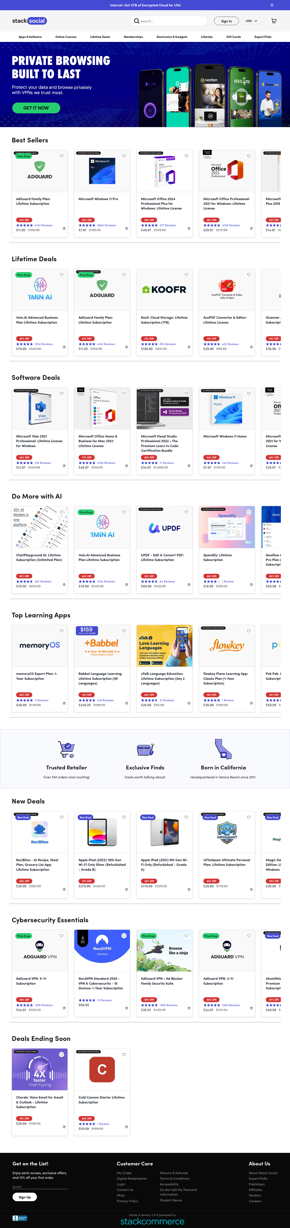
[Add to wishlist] (61, 155)
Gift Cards (233, 36)
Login (121, 1184)
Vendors (255, 1195)
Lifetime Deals (100, 36)
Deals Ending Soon (41, 1038)
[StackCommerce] (152, 1221)
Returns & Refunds (174, 1172)
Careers (255, 1200)
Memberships (133, 36)
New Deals (28, 800)
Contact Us (125, 1189)
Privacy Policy (127, 1200)
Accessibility (169, 1184)
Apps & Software (30, 36)
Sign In (226, 21)
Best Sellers (30, 139)
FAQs (121, 1195)
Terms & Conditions (174, 1178)
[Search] (136, 21)
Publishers (257, 1184)
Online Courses (66, 36)
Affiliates (255, 1189)
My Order (124, 1172)
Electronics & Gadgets (172, 36)
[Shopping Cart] (273, 21)
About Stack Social (263, 1172)
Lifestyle (207, 36)
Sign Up (25, 1197)
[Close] (272, 5)
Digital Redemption (132, 1178)
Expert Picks (263, 36)
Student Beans (171, 1200)
